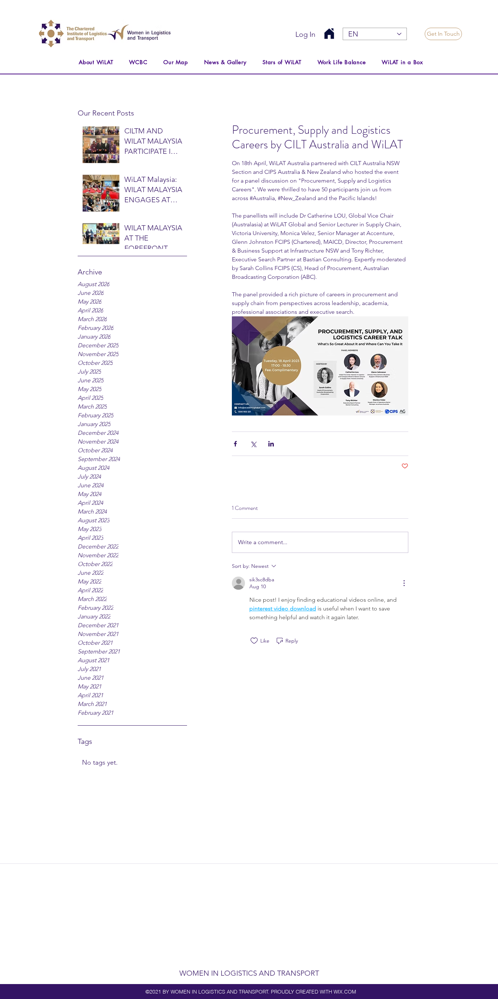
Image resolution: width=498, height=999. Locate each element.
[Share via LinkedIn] (271, 443)
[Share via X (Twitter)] (253, 443)
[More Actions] (404, 583)
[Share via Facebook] (235, 443)
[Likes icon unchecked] (254, 640)
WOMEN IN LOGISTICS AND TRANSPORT (249, 973)
